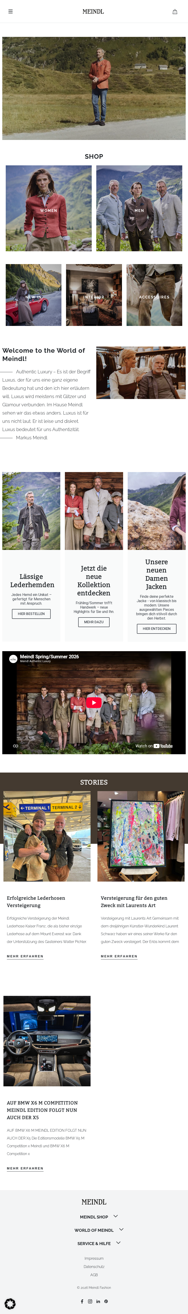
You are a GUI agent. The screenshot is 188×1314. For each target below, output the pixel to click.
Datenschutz (94, 1267)
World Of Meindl (94, 1230)
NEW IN (33, 297)
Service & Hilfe (94, 1243)
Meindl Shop (94, 1217)
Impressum (94, 1258)
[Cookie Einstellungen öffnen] (10, 1308)
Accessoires (154, 297)
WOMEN (48, 210)
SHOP (94, 156)
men (139, 210)
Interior (94, 297)
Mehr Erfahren (25, 956)
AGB (94, 1275)
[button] (116, 1216)
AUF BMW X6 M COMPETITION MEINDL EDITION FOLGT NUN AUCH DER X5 (42, 1110)
